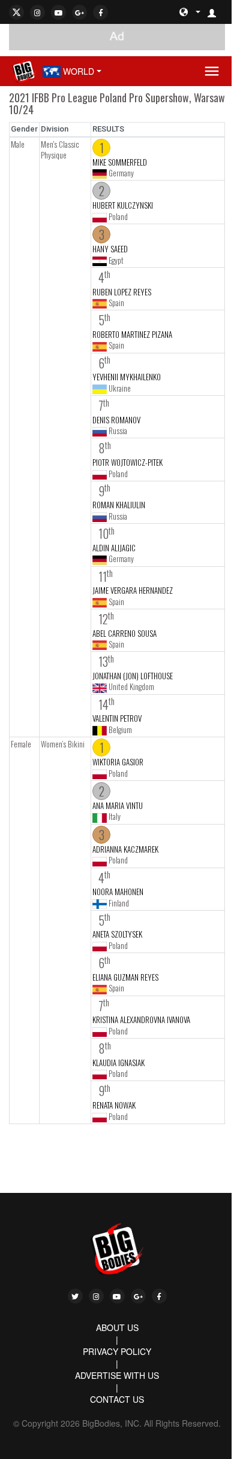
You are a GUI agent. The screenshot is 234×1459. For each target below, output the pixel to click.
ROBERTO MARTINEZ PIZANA (132, 334)
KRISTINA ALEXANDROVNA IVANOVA (141, 1019)
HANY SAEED (110, 249)
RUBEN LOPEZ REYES (121, 292)
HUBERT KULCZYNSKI (122, 205)
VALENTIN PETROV (117, 718)
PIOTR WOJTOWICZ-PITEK (127, 462)
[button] (216, 12)
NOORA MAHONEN (117, 892)
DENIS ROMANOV (116, 420)
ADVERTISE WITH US (117, 1375)
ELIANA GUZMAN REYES (125, 977)
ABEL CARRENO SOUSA (124, 633)
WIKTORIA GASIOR (117, 762)
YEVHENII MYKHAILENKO (126, 377)
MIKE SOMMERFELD (119, 162)
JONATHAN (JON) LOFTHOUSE (132, 676)
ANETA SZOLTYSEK (117, 934)
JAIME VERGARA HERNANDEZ (132, 590)
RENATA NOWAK (114, 1105)
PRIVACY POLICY (117, 1351)
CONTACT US (117, 1399)
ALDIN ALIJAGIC (114, 548)
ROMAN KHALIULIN (118, 505)
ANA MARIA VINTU (117, 805)
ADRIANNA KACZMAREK (125, 849)
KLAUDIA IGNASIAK (118, 1063)
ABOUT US (117, 1327)
